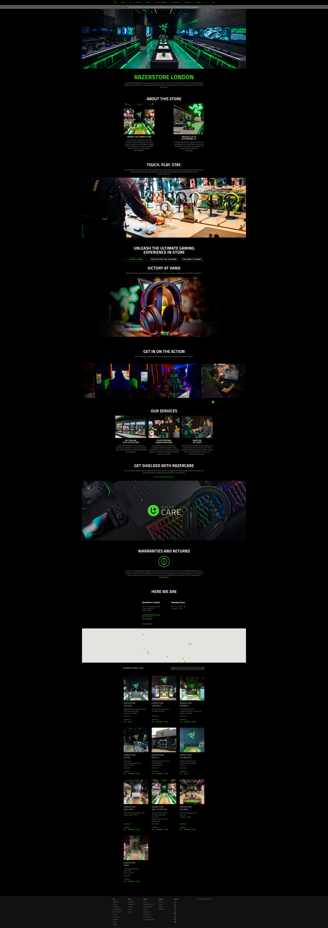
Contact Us (161, 909)
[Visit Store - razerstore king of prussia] (164, 791)
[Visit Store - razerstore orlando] (192, 791)
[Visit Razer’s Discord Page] (175, 922)
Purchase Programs (117, 909)
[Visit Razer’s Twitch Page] (175, 919)
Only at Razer (116, 917)
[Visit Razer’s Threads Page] (175, 908)
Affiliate (114, 922)
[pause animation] (213, 402)
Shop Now (195, 7)
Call (143, 619)
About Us (161, 901)
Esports (130, 909)
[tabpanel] (164, 305)
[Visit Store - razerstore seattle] (164, 740)
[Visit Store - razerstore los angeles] (192, 740)
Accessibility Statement (148, 919)
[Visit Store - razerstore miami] (136, 847)
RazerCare (145, 909)
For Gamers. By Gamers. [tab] (192, 259)
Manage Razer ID (147, 912)
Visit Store (127, 716)
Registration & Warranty (148, 904)
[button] (213, 2)
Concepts (130, 906)
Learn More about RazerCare (164, 477)
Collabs (130, 912)
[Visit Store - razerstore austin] (136, 740)
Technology (130, 901)
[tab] (164, 259)
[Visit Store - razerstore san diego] (164, 688)
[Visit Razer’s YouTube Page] (175, 913)
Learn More (189, 150)
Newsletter (115, 924)
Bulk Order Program (117, 912)
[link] (115, 2)
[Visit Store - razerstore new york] (136, 791)
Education (115, 914)
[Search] (206, 2)
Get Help (145, 901)
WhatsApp (148, 619)
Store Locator (116, 906)
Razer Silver (115, 919)
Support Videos (146, 914)
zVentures (161, 906)
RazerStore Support (147, 906)
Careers (160, 904)
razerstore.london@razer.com (151, 615)
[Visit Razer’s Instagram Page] (175, 905)
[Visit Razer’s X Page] (175, 910)
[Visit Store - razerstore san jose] (136, 688)
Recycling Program (147, 917)
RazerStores (115, 901)
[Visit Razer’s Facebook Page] (175, 902)
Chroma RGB (131, 904)
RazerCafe (115, 904)
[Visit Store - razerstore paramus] (192, 688)
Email (130, 721)
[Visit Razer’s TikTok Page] (175, 916)
